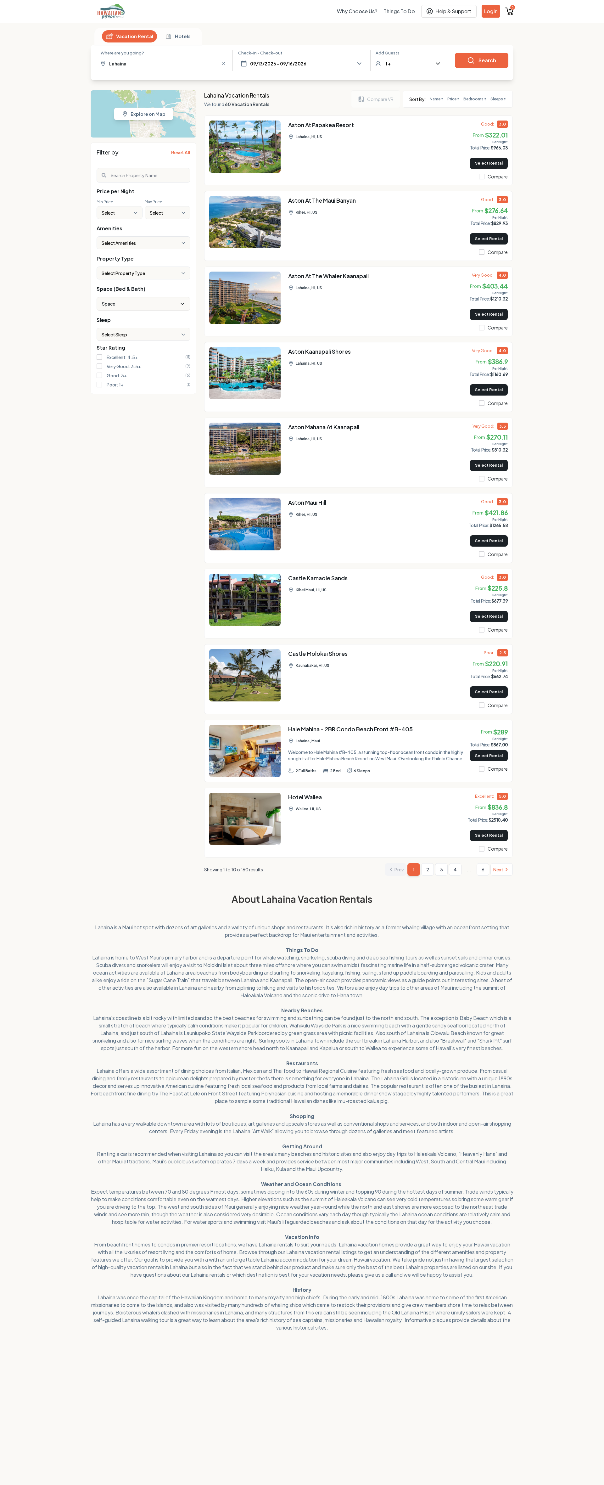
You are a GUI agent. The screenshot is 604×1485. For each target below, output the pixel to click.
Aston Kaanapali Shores (319, 351)
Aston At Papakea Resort (321, 124)
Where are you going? (122, 52)
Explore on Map (148, 114)
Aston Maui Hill (307, 502)
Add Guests (388, 52)
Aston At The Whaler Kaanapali (328, 275)
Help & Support (453, 11)
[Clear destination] (223, 63)
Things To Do (399, 11)
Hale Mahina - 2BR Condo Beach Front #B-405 (350, 729)
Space (108, 304)
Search (487, 60)
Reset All (180, 152)
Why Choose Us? (357, 11)
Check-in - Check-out (260, 52)
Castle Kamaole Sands (318, 578)
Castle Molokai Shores (318, 653)
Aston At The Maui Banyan (322, 200)
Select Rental (489, 163)
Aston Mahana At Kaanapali (323, 426)
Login (491, 11)
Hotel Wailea (305, 797)
